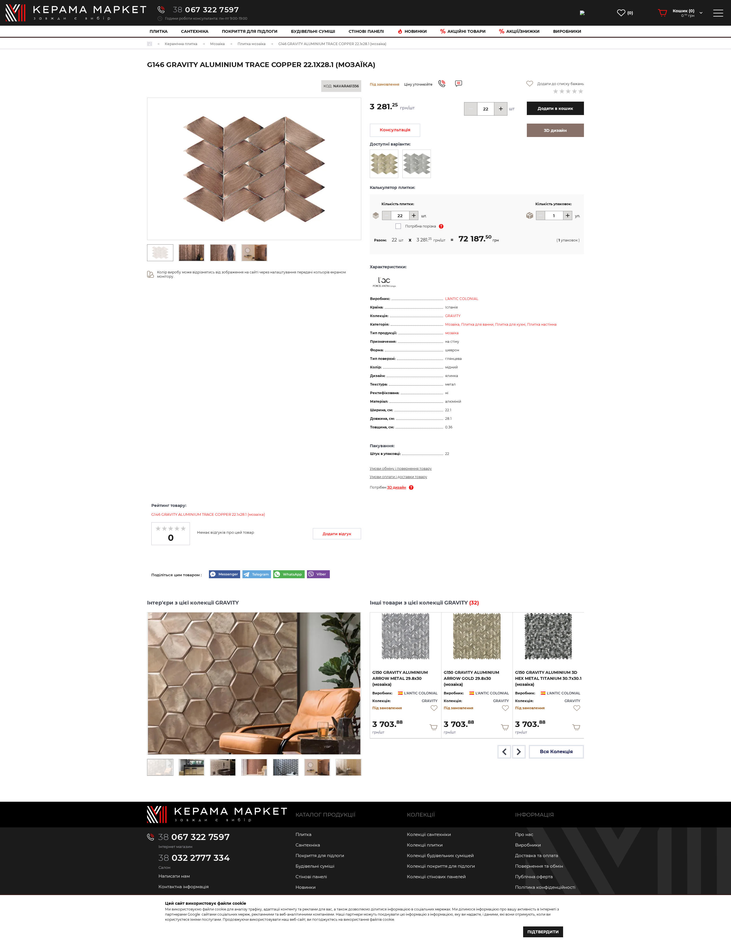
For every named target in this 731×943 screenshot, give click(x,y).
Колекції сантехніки (429, 834)
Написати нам (174, 876)
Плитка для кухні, (511, 324)
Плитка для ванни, (478, 324)
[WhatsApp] (289, 574)
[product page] (405, 636)
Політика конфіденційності (545, 887)
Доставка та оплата (536, 855)
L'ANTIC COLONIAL (461, 299)
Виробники (567, 31)
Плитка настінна (542, 324)
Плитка (159, 31)
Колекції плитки (425, 845)
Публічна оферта (534, 876)
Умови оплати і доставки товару (398, 477)
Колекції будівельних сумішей (440, 855)
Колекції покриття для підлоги (441, 866)
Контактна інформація (183, 886)
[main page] (76, 12)
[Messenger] (224, 574)
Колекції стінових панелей (436, 876)
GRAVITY (453, 316)
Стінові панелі (311, 876)
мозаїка (452, 333)
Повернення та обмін (539, 866)
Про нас (524, 834)
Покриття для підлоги (250, 31)
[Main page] (217, 814)
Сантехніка (194, 31)
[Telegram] (256, 574)
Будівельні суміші (313, 31)
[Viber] (318, 574)
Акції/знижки (523, 31)
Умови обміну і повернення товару (401, 468)
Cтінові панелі (366, 31)
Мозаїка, (453, 324)
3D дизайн (396, 487)
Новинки (416, 31)
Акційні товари (466, 31)
